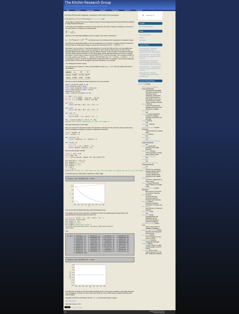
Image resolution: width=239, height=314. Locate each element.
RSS (65, 312)
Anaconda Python (145, 35)
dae (98, 19)
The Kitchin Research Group (88, 2)
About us (127, 10)
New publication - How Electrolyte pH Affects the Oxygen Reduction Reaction (150, 56)
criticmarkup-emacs (148, 223)
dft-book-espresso (148, 188)
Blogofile (162, 312)
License (95, 298)
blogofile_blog (146, 240)
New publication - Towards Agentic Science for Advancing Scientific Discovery (150, 68)
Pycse (141, 37)
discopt (144, 104)
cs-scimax (145, 159)
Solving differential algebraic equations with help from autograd (91, 15)
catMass (144, 168)
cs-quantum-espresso (149, 156)
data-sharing (146, 137)
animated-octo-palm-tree (150, 163)
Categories (115, 10)
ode (100, 19)
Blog (67, 10)
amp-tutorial (146, 211)
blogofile (144, 243)
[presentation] (116, 27)
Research (103, 10)
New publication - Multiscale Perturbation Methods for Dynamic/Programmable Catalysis (150, 50)
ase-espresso (146, 206)
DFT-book (143, 40)
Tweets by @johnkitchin (145, 26)
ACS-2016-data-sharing (149, 230)
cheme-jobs (145, 111)
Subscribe (139, 10)
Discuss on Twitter (77, 307)
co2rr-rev (145, 146)
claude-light (145, 124)
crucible (144, 121)
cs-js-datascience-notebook (151, 141)
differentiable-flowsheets (150, 87)
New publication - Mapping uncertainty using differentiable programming (149, 74)
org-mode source (70, 301)
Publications (90, 10)
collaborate (145, 178)
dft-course (145, 250)
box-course (145, 235)
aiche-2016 (145, 215)
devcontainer (146, 151)
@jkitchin (141, 84)
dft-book (145, 114)
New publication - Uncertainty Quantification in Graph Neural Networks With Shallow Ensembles (150, 62)
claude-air (145, 134)
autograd (94, 19)
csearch (144, 183)
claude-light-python (148, 127)
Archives (77, 10)
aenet (143, 195)
